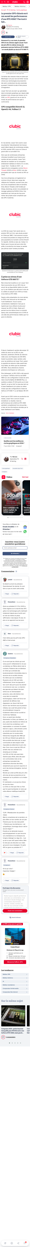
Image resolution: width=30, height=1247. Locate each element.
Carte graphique (21, 10)
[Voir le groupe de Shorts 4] (14, 517)
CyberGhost (15, 947)
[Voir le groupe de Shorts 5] (16, 517)
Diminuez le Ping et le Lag (15, 950)
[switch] (24, 2)
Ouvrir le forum (16, 917)
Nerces (10, 25)
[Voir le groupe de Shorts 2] (10, 517)
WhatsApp (6, 529)
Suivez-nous (8, 36)
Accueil (3, 10)
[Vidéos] (11, 1243)
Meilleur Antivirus (20, 6)
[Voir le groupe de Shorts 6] (18, 517)
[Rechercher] (5, 2)
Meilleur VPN (7, 6)
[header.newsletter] (8, 2)
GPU (8, 97)
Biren (14, 170)
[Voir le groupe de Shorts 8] (22, 517)
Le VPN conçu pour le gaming (12, 924)
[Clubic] (15, 2)
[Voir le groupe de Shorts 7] (20, 517)
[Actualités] (5, 1243)
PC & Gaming (11, 10)
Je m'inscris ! (15, 553)
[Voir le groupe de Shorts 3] (12, 517)
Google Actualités (8, 526)
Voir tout (25, 477)
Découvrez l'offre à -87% (15, 962)
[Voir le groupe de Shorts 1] (8, 517)
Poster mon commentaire (15, 910)
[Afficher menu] (2, 1)
